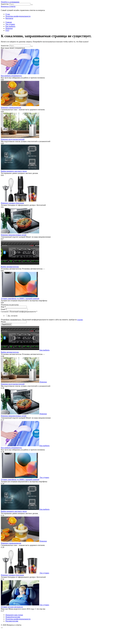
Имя (3, 307)
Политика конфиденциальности (18, 16)
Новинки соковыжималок (11, 107)
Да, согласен (12, 316)
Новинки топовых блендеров (12, 203)
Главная (8, 22)
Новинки (9, 28)
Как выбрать (10, 26)
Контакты (9, 18)
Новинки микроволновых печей (13, 235)
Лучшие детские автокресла (12, 607)
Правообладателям (12, 617)
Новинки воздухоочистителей (12, 139)
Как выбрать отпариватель (11, 76)
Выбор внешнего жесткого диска (14, 171)
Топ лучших (10, 24)
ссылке (80, 320)
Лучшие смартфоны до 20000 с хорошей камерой (20, 298)
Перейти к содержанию (10, 2)
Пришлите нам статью (14, 615)
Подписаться (6, 324)
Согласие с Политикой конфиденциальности (19, 312)
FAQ (7, 30)
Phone (3, 322)
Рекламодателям (11, 621)
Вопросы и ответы (8, 6)
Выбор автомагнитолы (10, 267)
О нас (7, 14)
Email (4, 309)
